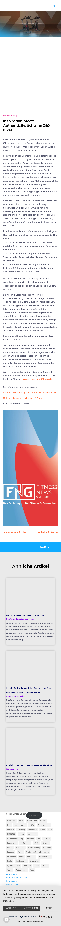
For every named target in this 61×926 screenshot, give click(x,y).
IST (39, 838)
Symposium (34, 861)
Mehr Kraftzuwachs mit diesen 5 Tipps (22, 398)
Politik (20, 852)
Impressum (11, 881)
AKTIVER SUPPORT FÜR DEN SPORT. (25, 615)
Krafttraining (25, 843)
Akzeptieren (30, 908)
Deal (9, 825)
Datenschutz (12, 884)
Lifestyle (45, 843)
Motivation (20, 847)
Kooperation (12, 843)
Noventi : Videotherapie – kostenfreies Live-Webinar (30, 392)
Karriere (47, 838)
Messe (9, 847)
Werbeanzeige (10, 115)
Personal (10, 852)
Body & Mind (32, 820)
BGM (21, 820)
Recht (21, 856)
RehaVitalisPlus (45, 856)
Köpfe (36, 843)
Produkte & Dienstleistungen (37, 852)
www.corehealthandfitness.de (36, 379)
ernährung (32, 829)
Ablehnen (11, 908)
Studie (9, 861)
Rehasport (31, 856)
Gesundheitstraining (15, 838)
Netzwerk (47, 847)
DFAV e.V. (10, 619)
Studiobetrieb (21, 861)
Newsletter (34, 815)
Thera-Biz (27, 865)
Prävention (11, 856)
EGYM (32, 825)
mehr (49, 908)
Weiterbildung (21, 870)
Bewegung (11, 820)
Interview (30, 838)
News (17, 619)
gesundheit (32, 834)
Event (42, 829)
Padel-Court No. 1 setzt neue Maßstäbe (29, 765)
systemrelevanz (13, 865)
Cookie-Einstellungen (16, 813)
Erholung (21, 829)
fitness (21, 834)
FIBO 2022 (11, 834)
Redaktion (44, 547)
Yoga (32, 870)
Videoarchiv (11, 874)
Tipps (36, 865)
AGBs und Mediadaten (17, 877)
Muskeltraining (34, 847)
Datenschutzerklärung (35, 921)
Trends (45, 865)
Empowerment (44, 825)
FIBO (50, 829)
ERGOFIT (10, 829)
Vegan (9, 870)
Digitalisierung (20, 825)
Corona (43, 820)
